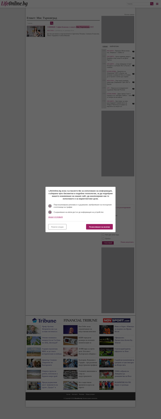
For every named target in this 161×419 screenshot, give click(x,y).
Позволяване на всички (99, 227)
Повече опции (57, 227)
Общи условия (55, 217)
